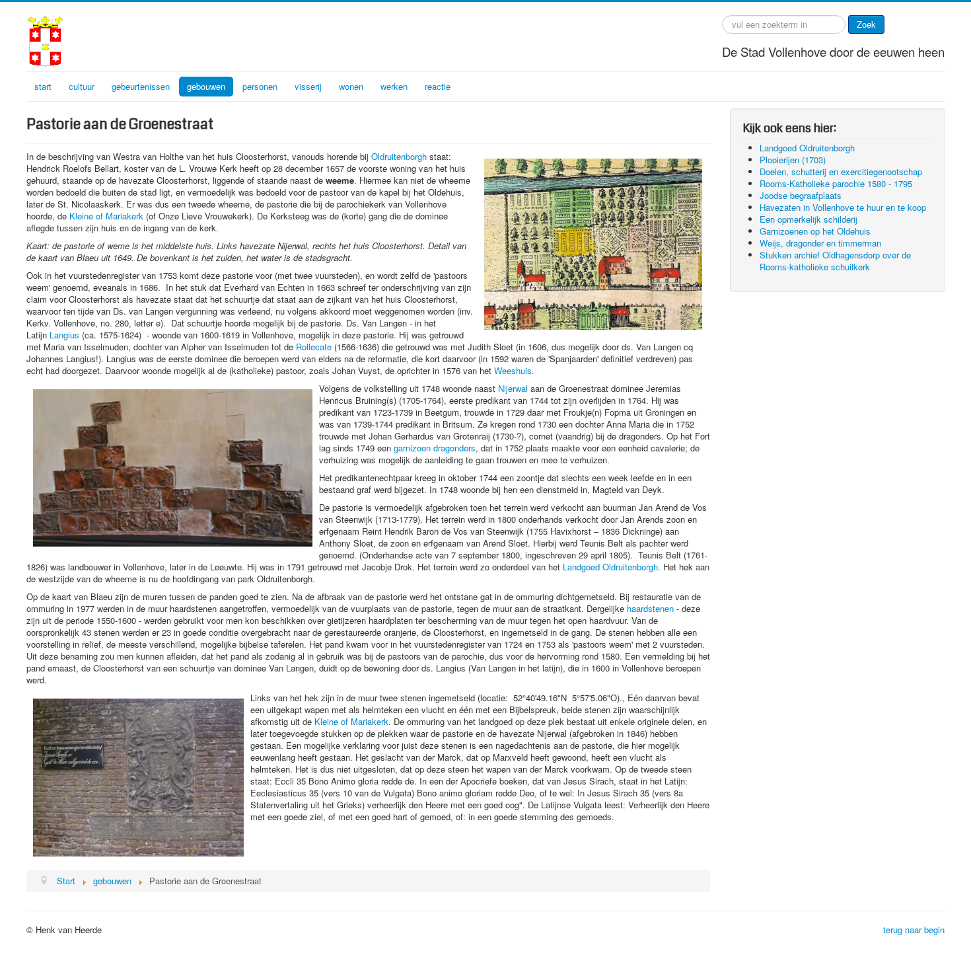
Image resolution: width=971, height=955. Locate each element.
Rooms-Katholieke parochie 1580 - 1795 (836, 183)
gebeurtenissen (141, 86)
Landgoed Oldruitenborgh (610, 566)
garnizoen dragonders (435, 447)
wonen (351, 86)
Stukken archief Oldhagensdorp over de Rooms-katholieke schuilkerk (835, 260)
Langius (64, 334)
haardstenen (650, 608)
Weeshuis (513, 370)
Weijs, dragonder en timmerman (820, 243)
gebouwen (206, 86)
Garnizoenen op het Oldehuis (815, 231)
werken (394, 86)
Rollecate (314, 346)
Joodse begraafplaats (801, 195)
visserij (308, 86)
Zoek (866, 24)
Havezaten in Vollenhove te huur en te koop (843, 207)
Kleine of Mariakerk (106, 216)
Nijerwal (513, 388)
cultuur (81, 86)
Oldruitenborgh (399, 156)
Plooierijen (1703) (793, 159)
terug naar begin (914, 929)
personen (259, 86)
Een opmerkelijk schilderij (808, 219)
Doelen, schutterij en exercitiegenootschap (841, 171)
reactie (437, 86)
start (43, 86)
